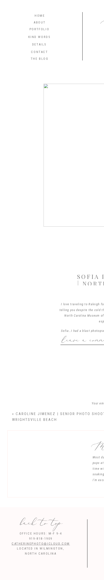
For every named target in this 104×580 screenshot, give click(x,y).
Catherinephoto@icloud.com (41, 543)
